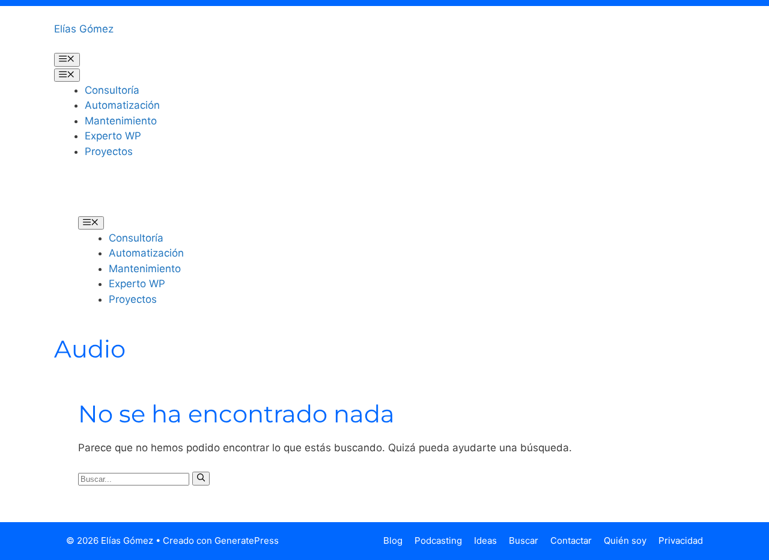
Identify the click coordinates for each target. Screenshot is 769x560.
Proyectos (109, 151)
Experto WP (113, 136)
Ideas (485, 540)
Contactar (571, 540)
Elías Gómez (84, 29)
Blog (393, 540)
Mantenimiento (121, 121)
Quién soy (625, 540)
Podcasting (438, 540)
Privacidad (680, 540)
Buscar (523, 540)
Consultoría (112, 90)
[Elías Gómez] (96, 195)
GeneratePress (246, 540)
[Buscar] (201, 478)
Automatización (122, 105)
